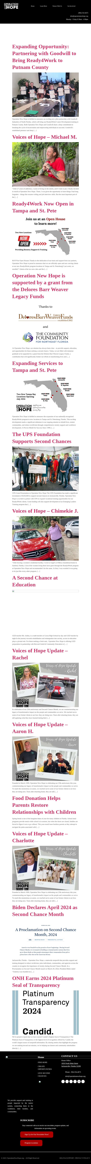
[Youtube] (83, 1081)
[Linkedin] (71, 1081)
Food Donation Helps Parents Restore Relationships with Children (44, 805)
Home (33, 6)
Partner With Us (57, 6)
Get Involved (71, 6)
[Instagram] (67, 1081)
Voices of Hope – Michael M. (44, 137)
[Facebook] (63, 1081)
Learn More (43, 6)
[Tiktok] (75, 1081)
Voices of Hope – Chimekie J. (45, 511)
